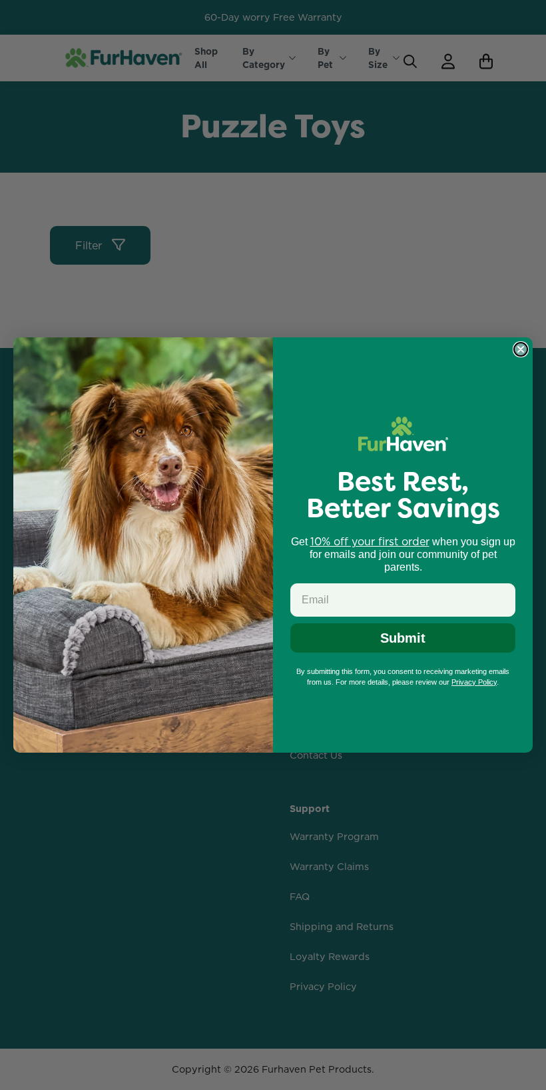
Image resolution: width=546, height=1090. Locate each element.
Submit (402, 638)
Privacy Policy (474, 682)
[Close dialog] (520, 349)
